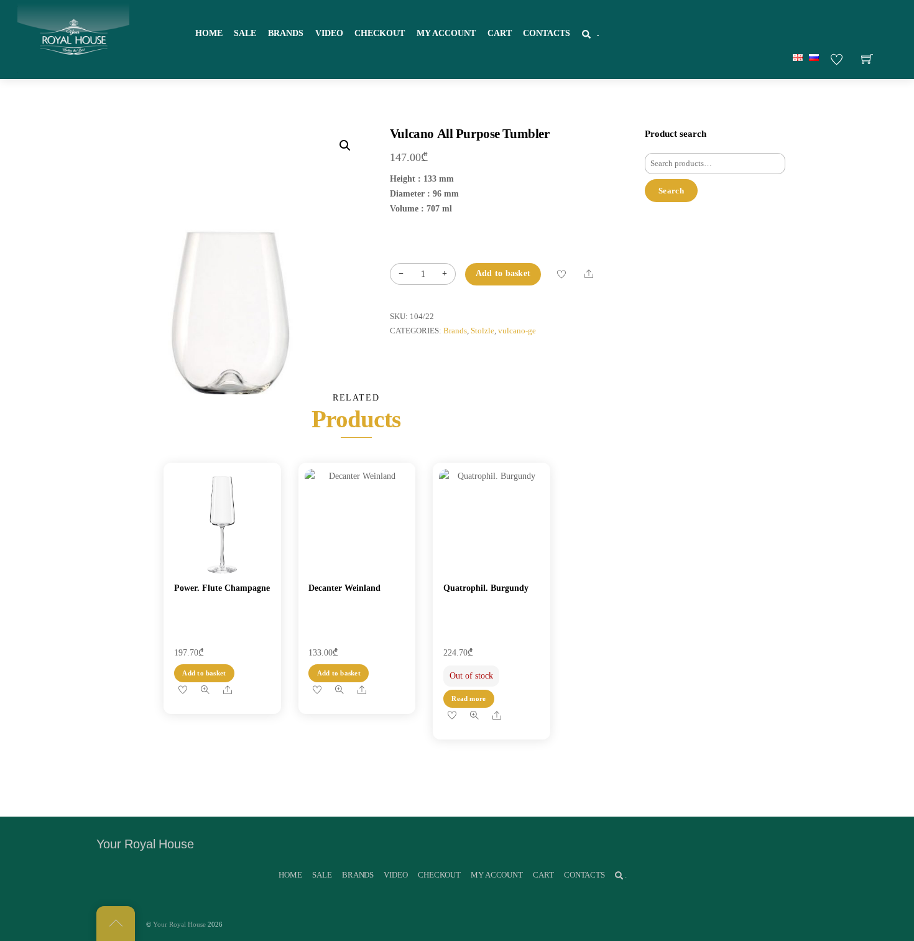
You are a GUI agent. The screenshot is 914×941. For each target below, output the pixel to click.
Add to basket (503, 273)
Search (671, 190)
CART (499, 33)
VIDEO (329, 33)
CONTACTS (546, 33)
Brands (455, 331)
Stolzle (482, 331)
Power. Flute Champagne (222, 588)
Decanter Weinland (344, 588)
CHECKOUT (379, 33)
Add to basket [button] (204, 673)
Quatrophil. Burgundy (486, 588)
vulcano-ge (517, 331)
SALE (245, 33)
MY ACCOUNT (446, 33)
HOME (209, 33)
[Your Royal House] (73, 37)
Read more (468, 698)
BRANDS (285, 33)
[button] (345, 145)
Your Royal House (179, 924)
